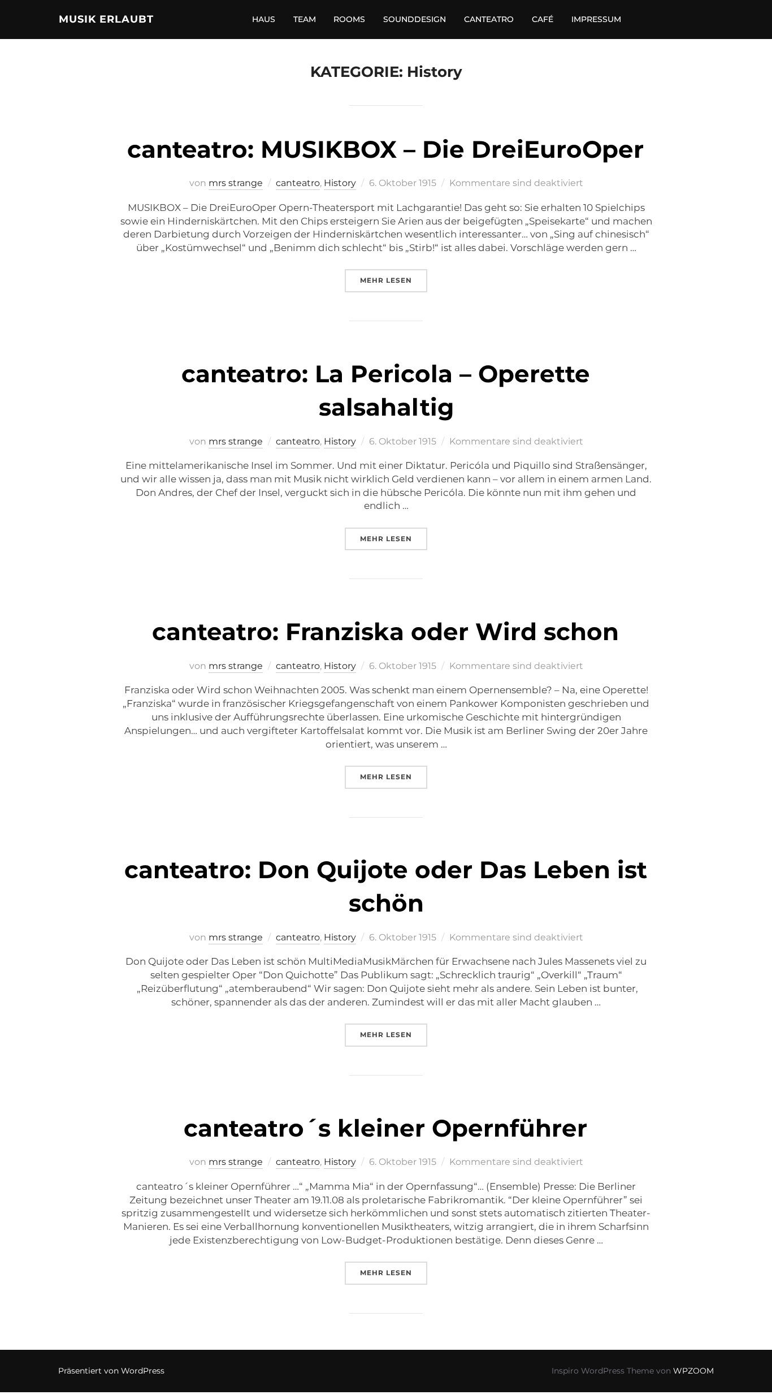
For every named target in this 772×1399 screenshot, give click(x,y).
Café (542, 19)
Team (304, 19)
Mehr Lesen (393, 279)
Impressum (596, 19)
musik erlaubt (106, 19)
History (340, 183)
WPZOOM (693, 1371)
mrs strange (236, 183)
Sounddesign (414, 19)
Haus (263, 19)
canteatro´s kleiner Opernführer (385, 1128)
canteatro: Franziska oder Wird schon (385, 631)
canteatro (489, 19)
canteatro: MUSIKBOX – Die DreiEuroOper (385, 149)
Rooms (349, 19)
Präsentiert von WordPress (111, 1371)
